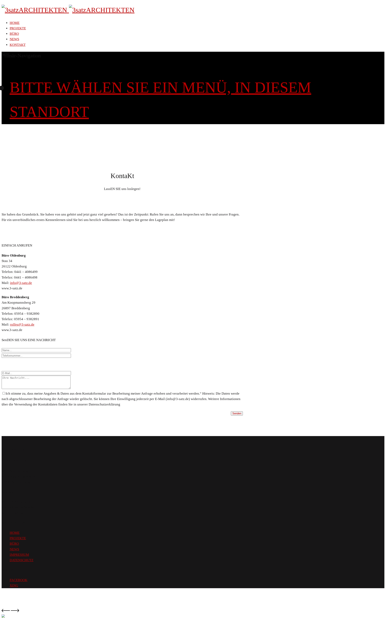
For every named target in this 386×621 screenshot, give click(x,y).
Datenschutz (21, 560)
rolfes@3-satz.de (22, 324)
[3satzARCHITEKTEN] (68, 10)
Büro (14, 34)
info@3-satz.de (21, 283)
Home (15, 23)
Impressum (19, 555)
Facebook (18, 580)
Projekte (18, 28)
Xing (14, 585)
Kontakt (18, 45)
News (14, 39)
